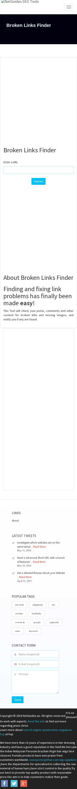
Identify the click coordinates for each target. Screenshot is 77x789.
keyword (33, 631)
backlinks (36, 613)
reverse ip (20, 622)
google (37, 622)
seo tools (19, 604)
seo (53, 604)
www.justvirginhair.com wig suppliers (52, 760)
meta (17, 631)
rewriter (19, 613)
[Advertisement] (38, 100)
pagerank (54, 622)
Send (17, 700)
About (15, 520)
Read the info (36, 721)
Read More (39, 546)
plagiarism (38, 604)
